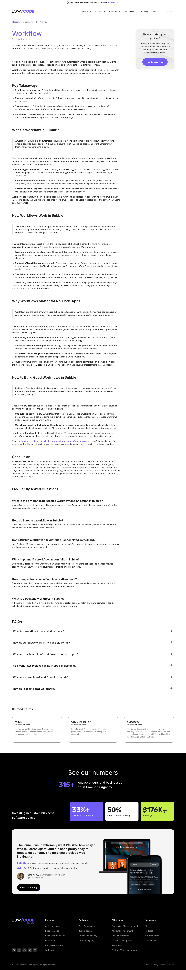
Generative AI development (125, 926)
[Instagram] (14, 950)
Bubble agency (85, 931)
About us (156, 12)
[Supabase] (149, 730)
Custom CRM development (124, 950)
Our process (129, 12)
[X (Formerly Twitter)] (30, 950)
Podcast (149, 931)
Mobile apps (51, 940)
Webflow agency (86, 940)
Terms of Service (167, 965)
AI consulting (118, 945)
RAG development (120, 935)
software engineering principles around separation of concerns (53, 441)
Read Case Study (28, 887)
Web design (50, 950)
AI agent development (122, 931)
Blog (147, 926)
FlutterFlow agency (87, 935)
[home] (23, 11)
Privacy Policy (152, 965)
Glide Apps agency (87, 926)
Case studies (143, 12)
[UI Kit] (37, 730)
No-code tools (152, 935)
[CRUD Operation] (93, 730)
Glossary (16, 22)
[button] (86, 11)
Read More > (113, 3)
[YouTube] (24, 950)
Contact (169, 12)
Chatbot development (122, 940)
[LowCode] (26, 921)
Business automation (55, 935)
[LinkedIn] (19, 950)
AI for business (52, 926)
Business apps (52, 931)
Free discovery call (155, 62)
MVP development (54, 945)
